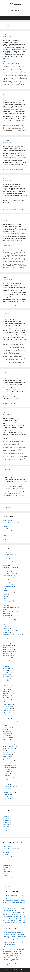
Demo (4, 609)
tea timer (16, 75)
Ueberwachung (7, 782)
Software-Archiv (7, 742)
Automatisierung (7, 563)
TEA (4, 34)
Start (12, 10)
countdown (6, 63)
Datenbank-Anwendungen (10, 603)
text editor (17, 352)
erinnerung (22, 66)
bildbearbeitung (14, 895)
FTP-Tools (5, 643)
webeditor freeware (7, 362)
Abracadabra (8, 94)
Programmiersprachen (9, 721)
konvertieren (6, 910)
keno (22, 259)
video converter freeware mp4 (17, 267)
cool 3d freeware (14, 344)
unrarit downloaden (15, 458)
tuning (16, 920)
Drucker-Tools (7, 622)
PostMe (5, 875)
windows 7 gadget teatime (20, 83)
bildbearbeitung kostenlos (12, 897)
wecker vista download (8, 83)
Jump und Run (7, 662)
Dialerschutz (6, 613)
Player (4, 714)
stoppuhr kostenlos (7, 74)
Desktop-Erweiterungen (9, 611)
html (21, 346)
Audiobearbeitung (8, 561)
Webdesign (6, 794)
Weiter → (9, 507)
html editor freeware (11, 347)
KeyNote (6, 372)
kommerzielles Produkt (9, 668)
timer (23, 78)
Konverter (5, 670)
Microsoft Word (7, 685)
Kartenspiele (6, 664)
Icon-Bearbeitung (7, 655)
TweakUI (5, 529)
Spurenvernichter (7, 752)
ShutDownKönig (7, 539)
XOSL (4, 537)
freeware (7, 908)
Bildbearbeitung (7, 575)
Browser (5, 588)
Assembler (6, 559)
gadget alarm (6, 68)
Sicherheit (5, 740)
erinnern (18, 66)
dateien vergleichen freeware (14, 444)
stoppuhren (10, 75)
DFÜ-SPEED (6, 882)
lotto (25, 259)
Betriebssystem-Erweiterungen (11, 573)
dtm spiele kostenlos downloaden (16, 256)
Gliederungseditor (8, 403)
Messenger (6, 679)
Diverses (5, 618)
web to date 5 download (18, 131)
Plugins (5, 716)
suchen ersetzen (6, 458)
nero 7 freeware (20, 347)
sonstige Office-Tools (8, 746)
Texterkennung (7, 775)
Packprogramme (7, 708)
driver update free (21, 902)
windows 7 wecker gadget (9, 84)
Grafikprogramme (8, 645)
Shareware (11, 209)
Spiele (4, 750)
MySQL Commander (8, 878)
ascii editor (6, 344)
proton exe (5, 264)
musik (4, 912)
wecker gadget (23, 81)
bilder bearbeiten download (13, 898)
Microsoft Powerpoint (9, 683)
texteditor (10, 356)
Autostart (5, 565)
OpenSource (11, 305)
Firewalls (5, 636)
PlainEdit (6, 313)
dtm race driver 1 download (14, 252)
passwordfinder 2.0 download (10, 349)
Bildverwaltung (7, 580)
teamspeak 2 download (20, 265)
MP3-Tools (6, 687)
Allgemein (5, 556)
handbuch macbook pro (8, 259)
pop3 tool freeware (11, 916)
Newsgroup (6, 695)
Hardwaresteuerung (8, 651)
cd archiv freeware (8, 250)
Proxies (5, 725)
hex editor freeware (12, 450)
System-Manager (7, 520)
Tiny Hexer (7, 140)
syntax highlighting (21, 350)
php (18, 349)
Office (4, 698)
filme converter (6, 904)
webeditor (21, 361)
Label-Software (7, 672)
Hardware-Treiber (8, 649)
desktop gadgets (14, 63)
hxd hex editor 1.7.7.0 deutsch (13, 455)
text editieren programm (9, 352)
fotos (18, 904)
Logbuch (5, 867)
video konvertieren (19, 922)
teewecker (19, 78)
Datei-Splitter (6, 599)
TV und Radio (6, 780)
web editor (10, 361)
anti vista (5, 895)
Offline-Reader (7, 702)
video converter (6, 922)
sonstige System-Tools (9, 748)
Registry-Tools (7, 727)
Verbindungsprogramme (10, 786)
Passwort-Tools (7, 710)
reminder (5, 72)
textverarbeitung (18, 356)
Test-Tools (6, 773)
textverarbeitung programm (9, 358)
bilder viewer (6, 128)
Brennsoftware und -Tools (10, 586)
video (25, 920)
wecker (17, 81)
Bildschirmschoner (8, 578)
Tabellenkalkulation (8, 765)
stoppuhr (15, 72)
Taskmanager (6, 769)
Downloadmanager (8, 620)
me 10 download (21, 910)
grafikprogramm (16, 908)
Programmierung (7, 723)
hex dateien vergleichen (18, 447)
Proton (5, 218)
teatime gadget (22, 75)
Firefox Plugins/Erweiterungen (11, 634)
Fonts (4, 639)
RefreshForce (6, 886)
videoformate (12, 922)
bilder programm (21, 900)
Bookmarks (6, 582)
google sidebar (18, 69)
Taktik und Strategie (8, 767)
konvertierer (14, 911)
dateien (9, 902)
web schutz (16, 361)
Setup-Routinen (7, 735)
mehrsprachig (7, 676)
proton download (23, 262)
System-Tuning (7, 759)
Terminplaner (6, 771)
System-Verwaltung (8, 761)
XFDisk (4, 535)
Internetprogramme (8, 660)
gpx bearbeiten (21, 446)
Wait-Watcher (6, 880)
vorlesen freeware (7, 268)
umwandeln (21, 920)
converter (5, 902)
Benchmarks (6, 571)
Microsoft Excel (7, 681)
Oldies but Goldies (8, 704)
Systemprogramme (18, 61)
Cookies (5, 596)
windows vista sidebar (20, 84)
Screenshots (6, 731)
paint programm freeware (18, 912)
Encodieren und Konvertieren (11, 630)
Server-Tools (6, 733)
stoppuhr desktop (22, 72)
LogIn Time (6, 526)
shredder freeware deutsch (20, 456)
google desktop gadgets (8, 69)
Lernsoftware (6, 674)
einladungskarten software (9, 66)
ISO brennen (17, 259)
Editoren (6, 61)
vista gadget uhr (10, 79)
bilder (18, 897)
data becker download (14, 128)
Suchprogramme (7, 754)
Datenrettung (6, 605)
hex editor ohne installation (14, 452)
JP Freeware (15, 4)
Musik (4, 691)
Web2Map (6, 884)
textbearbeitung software (14, 355)
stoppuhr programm (17, 74)
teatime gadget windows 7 (9, 77)
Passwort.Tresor (7, 871)
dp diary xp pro (16, 250)
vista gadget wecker (19, 79)
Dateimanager (7, 601)
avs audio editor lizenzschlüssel (11, 443)
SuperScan (6, 814)
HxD (4, 412)
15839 (4, 524)
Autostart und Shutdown (9, 567)
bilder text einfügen (20, 127)
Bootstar (5, 533)
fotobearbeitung (13, 904)
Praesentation (6, 719)
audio (8, 895)
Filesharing (6, 632)
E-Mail (4, 624)
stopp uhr (10, 72)
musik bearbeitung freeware (18, 261)
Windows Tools (7, 799)
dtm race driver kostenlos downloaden (12, 255)
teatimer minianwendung (8, 78)
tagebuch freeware (10, 265)
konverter (23, 908)
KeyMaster (6, 869)
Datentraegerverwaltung (9, 607)
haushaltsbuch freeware (8, 71)
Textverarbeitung (7, 778)
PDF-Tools (5, 712)
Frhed (5, 277)
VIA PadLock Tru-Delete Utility (11, 522)
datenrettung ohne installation (10, 446)
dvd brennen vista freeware (18, 258)
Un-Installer (6, 784)
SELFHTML (6, 873)
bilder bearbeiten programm (12, 900)
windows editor (16, 362)
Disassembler (6, 615)
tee (15, 78)
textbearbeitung (11, 353)
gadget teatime (13, 68)
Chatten (5, 590)
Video (4, 790)
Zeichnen (5, 801)
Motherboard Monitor (9, 531)
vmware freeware (11, 81)
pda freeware (15, 262)
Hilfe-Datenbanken (8, 653)
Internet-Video (7, 658)
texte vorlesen (6, 267)
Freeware (11, 61)
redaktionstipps (12, 918)
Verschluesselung (7, 788)
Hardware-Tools (7, 647)
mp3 (26, 910)
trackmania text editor (13, 359)
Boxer (5, 178)
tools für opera (12, 920)
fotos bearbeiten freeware (14, 905)
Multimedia (6, 689)
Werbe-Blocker (7, 796)
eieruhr (20, 63)
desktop (13, 902)
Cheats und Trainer (8, 592)
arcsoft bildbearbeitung (9, 127)
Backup (5, 569)
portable (18, 916)
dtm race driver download (20, 253)
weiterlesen (6, 58)
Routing (5, 729)
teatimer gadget (20, 77)
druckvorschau (21, 344)
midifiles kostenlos (7, 261)
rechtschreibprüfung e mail (15, 264)
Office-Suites (6, 700)
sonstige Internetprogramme (11, 744)
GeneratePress (20, 970)
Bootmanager (6, 584)
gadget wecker (21, 68)
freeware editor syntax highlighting (11, 346)
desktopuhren (21, 130)
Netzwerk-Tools (7, 693)
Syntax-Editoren (7, 756)
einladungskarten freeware (13, 65)
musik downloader (7, 262)
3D (3, 552)
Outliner (15, 403)
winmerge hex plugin (10, 459)
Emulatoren (6, 628)
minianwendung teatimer (20, 71)
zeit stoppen (6, 85)
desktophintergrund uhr (11, 130)
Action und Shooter (8, 554)
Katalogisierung (7, 666)
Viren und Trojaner (8, 792)
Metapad (6, 470)
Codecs (5, 594)
